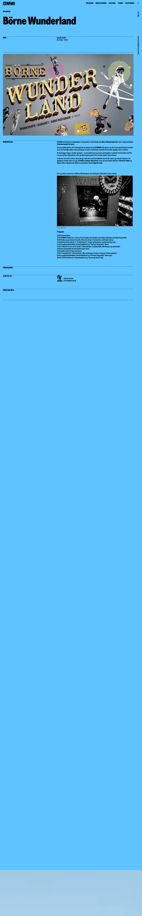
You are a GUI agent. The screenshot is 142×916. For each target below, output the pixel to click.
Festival (112, 3)
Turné (120, 3)
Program (89, 3)
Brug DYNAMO (101, 3)
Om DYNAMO (129, 3)
